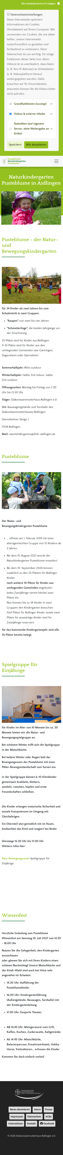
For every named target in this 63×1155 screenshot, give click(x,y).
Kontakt (31, 1123)
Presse (48, 1109)
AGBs (49, 1116)
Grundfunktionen (30, 103)
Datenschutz (34, 1116)
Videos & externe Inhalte (29, 113)
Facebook (48, 1123)
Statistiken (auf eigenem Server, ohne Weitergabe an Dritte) (31, 128)
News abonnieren (20, 1109)
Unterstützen (15, 1123)
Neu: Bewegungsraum (16, 858)
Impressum (17, 1116)
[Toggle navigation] (56, 161)
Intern (37, 1109)
